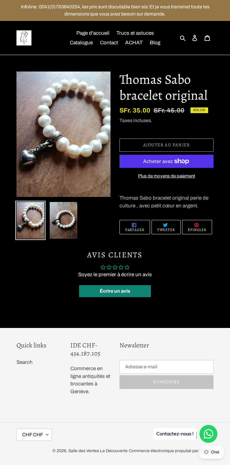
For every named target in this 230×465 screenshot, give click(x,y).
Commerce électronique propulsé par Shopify (171, 451)
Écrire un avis (115, 291)
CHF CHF (32, 434)
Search (24, 362)
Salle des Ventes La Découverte (98, 451)
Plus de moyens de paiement (166, 176)
